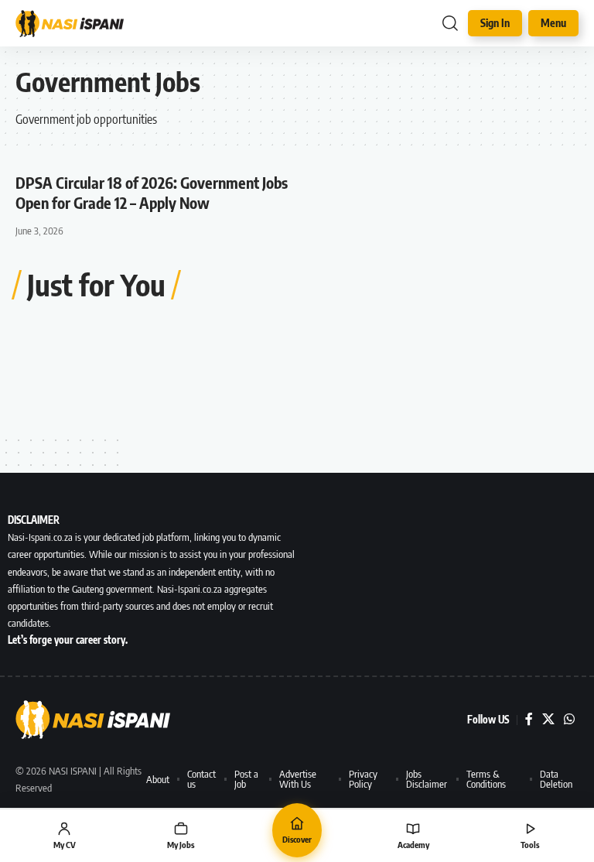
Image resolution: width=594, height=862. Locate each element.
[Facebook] (529, 719)
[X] (548, 719)
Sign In (495, 22)
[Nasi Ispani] (77, 23)
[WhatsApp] (569, 719)
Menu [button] (553, 22)
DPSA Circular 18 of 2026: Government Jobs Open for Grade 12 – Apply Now (151, 192)
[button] (450, 23)
